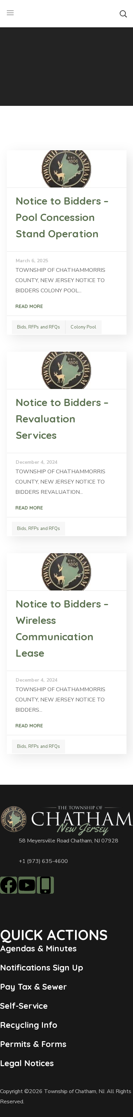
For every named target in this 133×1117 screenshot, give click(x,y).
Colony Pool (83, 327)
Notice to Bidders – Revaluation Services (62, 419)
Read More (29, 306)
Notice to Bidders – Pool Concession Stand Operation (62, 217)
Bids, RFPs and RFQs (38, 327)
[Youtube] (26, 885)
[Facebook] (8, 885)
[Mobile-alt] (45, 885)
